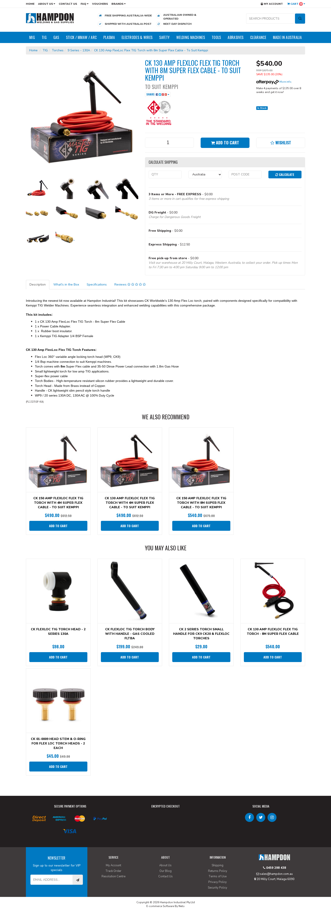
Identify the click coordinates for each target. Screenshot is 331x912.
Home (30, 4)
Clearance (258, 37)
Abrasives (235, 37)
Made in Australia (287, 37)
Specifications (97, 284)
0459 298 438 (275, 868)
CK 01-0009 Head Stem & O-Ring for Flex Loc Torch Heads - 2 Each (58, 743)
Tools (216, 37)
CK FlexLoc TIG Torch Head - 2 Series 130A (58, 631)
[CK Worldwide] (158, 112)
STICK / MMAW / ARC (81, 37)
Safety (164, 37)
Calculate (286, 174)
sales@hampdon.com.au (276, 874)
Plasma (109, 37)
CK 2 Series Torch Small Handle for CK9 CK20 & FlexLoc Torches (201, 633)
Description (37, 284)
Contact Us (68, 4)
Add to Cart (227, 142)
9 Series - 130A (79, 50)
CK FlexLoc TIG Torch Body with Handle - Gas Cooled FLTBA (129, 633)
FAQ (84, 4)
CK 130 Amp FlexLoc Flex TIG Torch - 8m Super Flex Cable (273, 631)
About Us (46, 4)
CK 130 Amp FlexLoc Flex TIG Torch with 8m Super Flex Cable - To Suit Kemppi (151, 50)
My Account (273, 4)
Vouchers (100, 4)
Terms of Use (218, 876)
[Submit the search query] (300, 19)
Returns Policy (217, 871)
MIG (32, 37)
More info (285, 82)
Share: (151, 94)
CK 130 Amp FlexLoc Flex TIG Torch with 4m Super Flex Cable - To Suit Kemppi (130, 502)
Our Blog (165, 871)
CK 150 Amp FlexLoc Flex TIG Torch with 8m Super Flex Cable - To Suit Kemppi (201, 502)
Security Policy (217, 888)
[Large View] (37, 187)
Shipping (217, 865)
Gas (56, 37)
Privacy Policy (217, 882)
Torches (57, 50)
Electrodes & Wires (137, 37)
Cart (296, 4)
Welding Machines (190, 37)
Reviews (120, 284)
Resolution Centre (113, 876)
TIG (44, 37)
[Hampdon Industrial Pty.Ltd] (50, 18)
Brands (117, 4)
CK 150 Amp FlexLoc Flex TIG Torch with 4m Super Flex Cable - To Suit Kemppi (58, 502)
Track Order (113, 871)
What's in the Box (66, 284)
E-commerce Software (160, 906)
